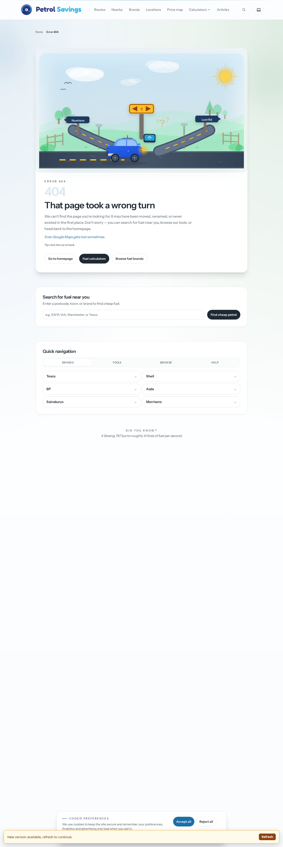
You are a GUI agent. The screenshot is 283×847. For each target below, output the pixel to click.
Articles (223, 10)
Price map (175, 10)
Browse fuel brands (129, 259)
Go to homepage (60, 259)
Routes (99, 10)
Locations (153, 10)
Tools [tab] (117, 362)
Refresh (267, 837)
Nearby (117, 10)
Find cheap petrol (224, 315)
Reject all (206, 822)
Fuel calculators (94, 259)
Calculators (198, 10)
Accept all (183, 822)
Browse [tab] (166, 362)
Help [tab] (215, 362)
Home (39, 32)
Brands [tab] (68, 362)
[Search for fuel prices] (244, 10)
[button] (141, 110)
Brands (134, 10)
